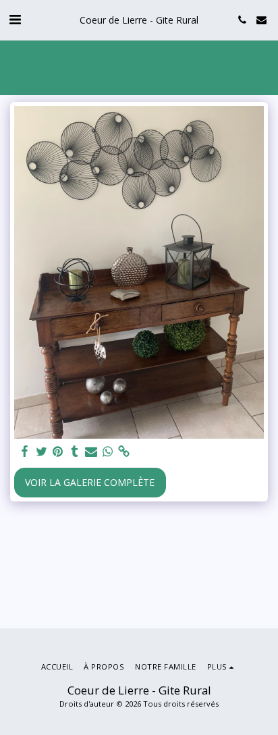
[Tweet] (42, 451)
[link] (124, 451)
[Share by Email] (91, 451)
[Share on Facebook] (25, 451)
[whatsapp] (108, 451)
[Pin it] (58, 451)
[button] (14, 19)
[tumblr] (75, 451)
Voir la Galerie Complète (90, 482)
